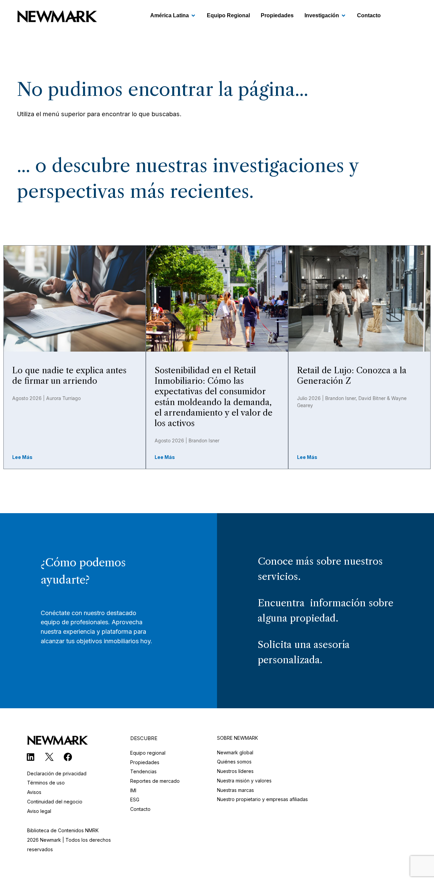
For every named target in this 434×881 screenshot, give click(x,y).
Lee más (22, 457)
